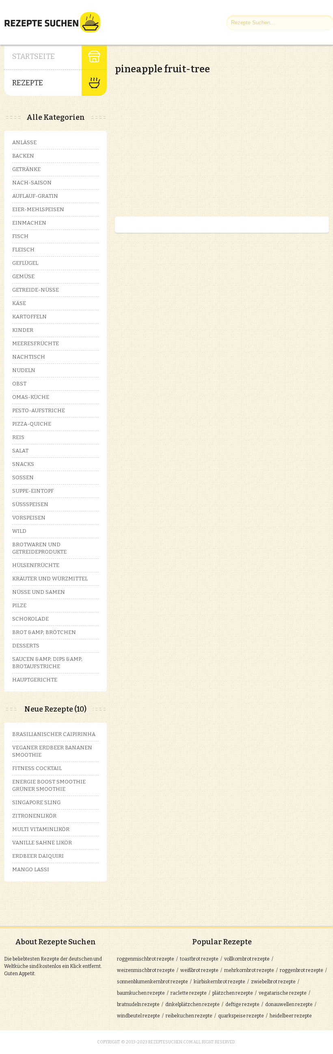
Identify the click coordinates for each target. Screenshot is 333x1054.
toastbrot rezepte (199, 959)
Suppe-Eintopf (33, 491)
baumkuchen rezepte (141, 993)
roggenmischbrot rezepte (145, 959)
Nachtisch (28, 357)
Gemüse (23, 276)
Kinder (22, 330)
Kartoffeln (29, 317)
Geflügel (25, 263)
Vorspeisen (28, 518)
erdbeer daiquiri (38, 856)
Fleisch (23, 250)
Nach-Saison (32, 183)
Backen (23, 156)
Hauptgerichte (34, 680)
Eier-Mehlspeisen (38, 209)
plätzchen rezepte (232, 993)
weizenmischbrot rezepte (146, 970)
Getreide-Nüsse (35, 290)
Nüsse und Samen (38, 592)
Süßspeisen (30, 504)
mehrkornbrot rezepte (249, 970)
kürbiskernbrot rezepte (219, 982)
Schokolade (30, 619)
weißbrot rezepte (199, 970)
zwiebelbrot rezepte (273, 982)
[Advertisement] (183, 138)
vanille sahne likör (42, 843)
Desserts (25, 646)
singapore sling (36, 802)
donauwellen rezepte (289, 1004)
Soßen (23, 477)
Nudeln (23, 370)
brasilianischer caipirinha (53, 734)
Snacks (23, 464)
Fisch (20, 236)
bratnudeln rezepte (138, 1004)
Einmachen (29, 223)
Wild (19, 531)
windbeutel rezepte (138, 1016)
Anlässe (24, 142)
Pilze (19, 605)
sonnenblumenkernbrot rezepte (152, 982)
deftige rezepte (242, 1004)
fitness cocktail (37, 768)
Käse (19, 303)
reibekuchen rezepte (189, 1016)
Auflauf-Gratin (35, 196)
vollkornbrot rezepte (247, 959)
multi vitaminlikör (40, 829)
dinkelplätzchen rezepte (192, 1004)
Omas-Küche (30, 397)
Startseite (33, 56)
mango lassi (30, 869)
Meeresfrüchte (35, 343)
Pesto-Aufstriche (38, 410)
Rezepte (27, 82)
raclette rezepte (189, 993)
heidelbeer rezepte (291, 1016)
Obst (19, 384)
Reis (18, 437)
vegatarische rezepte (283, 993)
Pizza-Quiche (31, 424)
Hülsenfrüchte (35, 565)
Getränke (26, 169)
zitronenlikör (34, 816)
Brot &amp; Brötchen (44, 632)
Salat (20, 451)
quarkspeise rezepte (241, 1016)
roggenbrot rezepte (301, 970)
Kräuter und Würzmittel (50, 579)
